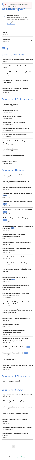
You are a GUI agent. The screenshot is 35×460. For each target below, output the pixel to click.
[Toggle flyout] (31, 41)
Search (5, 32)
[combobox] (3, 41)
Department (6, 39)
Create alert (11, 24)
